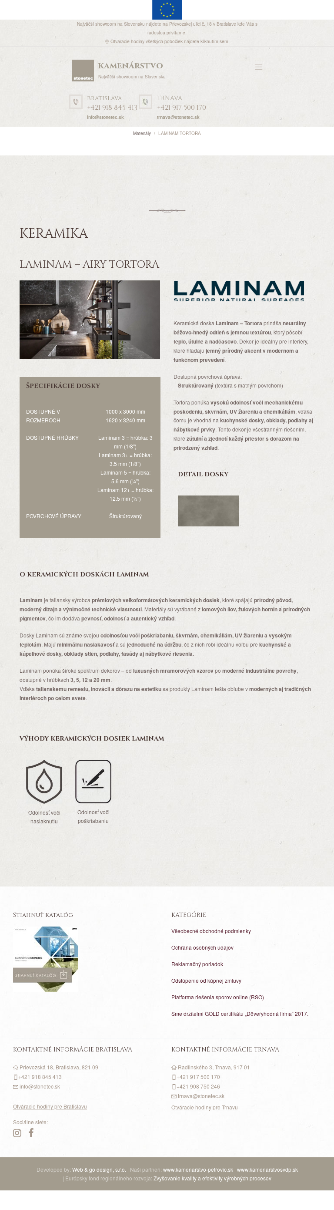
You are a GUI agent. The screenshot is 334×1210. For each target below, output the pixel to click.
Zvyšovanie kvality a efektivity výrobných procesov (212, 1178)
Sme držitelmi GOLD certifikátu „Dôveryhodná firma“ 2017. (239, 1013)
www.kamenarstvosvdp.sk (267, 1169)
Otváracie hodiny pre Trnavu (204, 1107)
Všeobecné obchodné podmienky (211, 930)
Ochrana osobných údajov (202, 947)
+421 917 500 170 (181, 103)
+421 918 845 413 (112, 103)
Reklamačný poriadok (197, 963)
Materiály (142, 133)
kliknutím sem (214, 41)
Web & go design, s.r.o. (99, 1169)
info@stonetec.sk (105, 117)
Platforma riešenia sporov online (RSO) (217, 997)
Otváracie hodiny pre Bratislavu (50, 1106)
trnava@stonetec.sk (178, 117)
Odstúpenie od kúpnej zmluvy (206, 980)
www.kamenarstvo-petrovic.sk (198, 1169)
